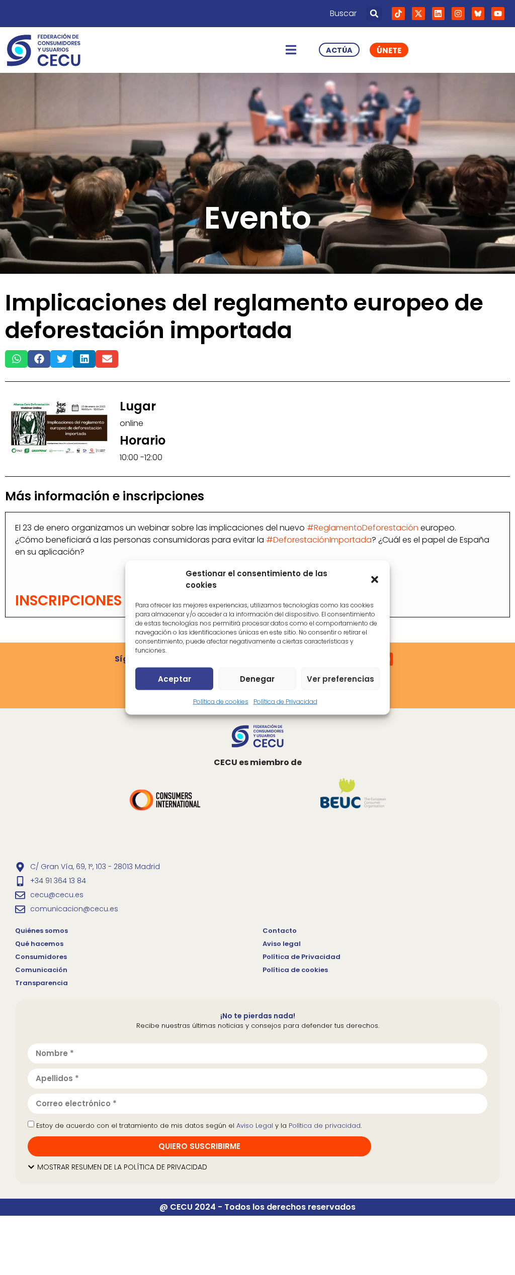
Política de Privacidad (285, 701)
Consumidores (41, 957)
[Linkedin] (438, 13)
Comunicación (41, 970)
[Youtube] (497, 13)
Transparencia (41, 983)
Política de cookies (220, 701)
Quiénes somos (41, 930)
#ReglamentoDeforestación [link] (362, 528)
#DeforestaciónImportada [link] (319, 540)
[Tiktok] (398, 13)
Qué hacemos (39, 943)
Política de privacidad (325, 1125)
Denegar (257, 678)
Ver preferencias (340, 678)
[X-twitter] (418, 13)
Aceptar (174, 678)
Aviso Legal (254, 1125)
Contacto (280, 930)
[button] (375, 579)
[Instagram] (458, 13)
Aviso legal (282, 943)
